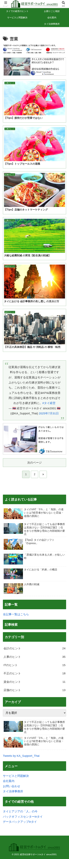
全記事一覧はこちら (16, 614)
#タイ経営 (49, 403)
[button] (62, 579)
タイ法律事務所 (13, 791)
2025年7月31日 (49, 413)
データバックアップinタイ (20, 821)
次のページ (34, 462)
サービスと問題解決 (16, 775)
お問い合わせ (11, 786)
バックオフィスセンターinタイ (23, 816)
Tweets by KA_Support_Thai (21, 755)
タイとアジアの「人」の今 (20, 811)
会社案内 (8, 781)
